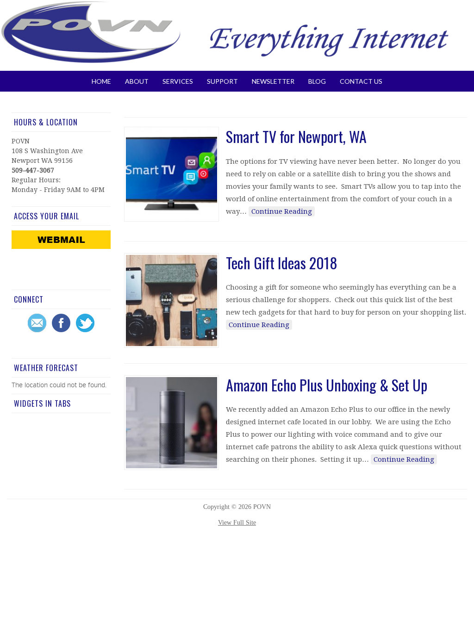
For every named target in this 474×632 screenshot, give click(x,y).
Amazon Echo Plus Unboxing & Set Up (326, 385)
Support (222, 81)
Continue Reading (281, 211)
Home (101, 81)
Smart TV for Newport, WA (296, 136)
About (137, 81)
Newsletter (273, 81)
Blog (317, 81)
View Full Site (237, 522)
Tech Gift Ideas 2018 (281, 262)
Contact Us (361, 81)
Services (177, 81)
